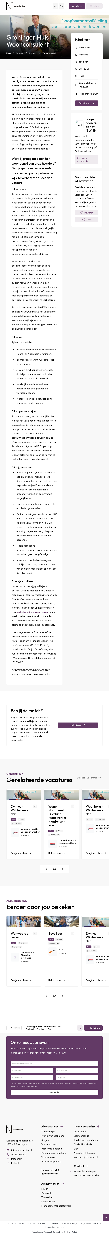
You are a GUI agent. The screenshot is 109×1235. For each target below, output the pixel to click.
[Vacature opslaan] (35, 806)
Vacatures (77, 6)
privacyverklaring (89, 1083)
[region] (54, 824)
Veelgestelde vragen (85, 1171)
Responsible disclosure (54, 1227)
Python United (71, 1232)
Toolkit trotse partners (86, 1140)
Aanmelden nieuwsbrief (86, 1175)
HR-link (45, 1188)
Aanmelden (54, 1092)
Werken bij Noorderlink (86, 1157)
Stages (45, 1140)
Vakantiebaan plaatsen (53, 1152)
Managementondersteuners (56, 1205)
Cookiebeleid (54, 1223)
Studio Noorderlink (84, 1144)
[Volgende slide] (62, 869)
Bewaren (88, 212)
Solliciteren (84, 103)
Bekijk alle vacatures (87, 777)
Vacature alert (49, 1157)
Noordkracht (48, 1201)
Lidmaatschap (81, 1135)
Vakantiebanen (49, 1144)
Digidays (47, 1232)
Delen (89, 219)
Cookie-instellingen (70, 1223)
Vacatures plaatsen (51, 1148)
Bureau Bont (58, 1232)
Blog (76, 1148)
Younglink (46, 1193)
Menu (96, 6)
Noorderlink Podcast (85, 1152)
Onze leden (80, 1131)
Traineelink (47, 1197)
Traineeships (48, 1131)
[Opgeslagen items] (61, 6)
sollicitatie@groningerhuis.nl (32, 611)
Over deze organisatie (82, 159)
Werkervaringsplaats (52, 1135)
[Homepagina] (15, 6)
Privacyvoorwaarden (36, 1223)
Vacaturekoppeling (51, 1161)
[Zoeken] (55, 6)
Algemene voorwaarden (91, 1223)
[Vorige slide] (47, 869)
